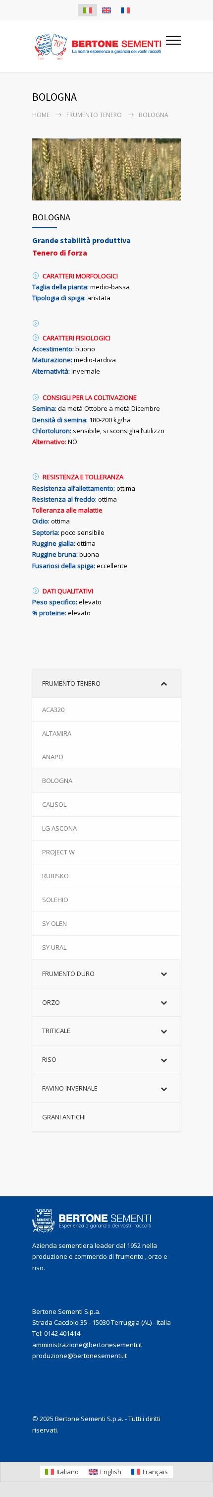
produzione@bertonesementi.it (79, 1355)
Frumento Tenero (94, 115)
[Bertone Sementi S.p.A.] (99, 46)
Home (41, 115)
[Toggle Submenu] (163, 683)
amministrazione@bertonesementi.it (87, 1344)
